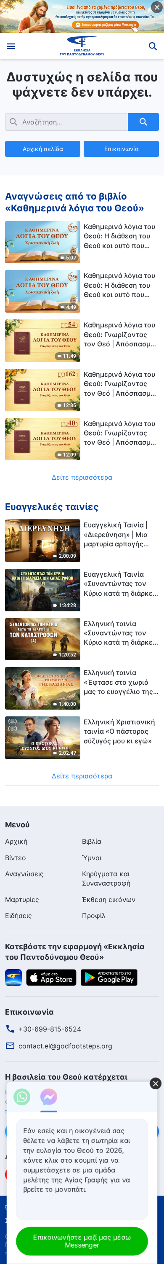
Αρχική (16, 841)
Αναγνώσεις (24, 874)
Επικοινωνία (121, 148)
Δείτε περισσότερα (82, 477)
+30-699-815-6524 (50, 1029)
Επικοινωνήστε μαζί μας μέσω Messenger (82, 1241)
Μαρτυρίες (22, 899)
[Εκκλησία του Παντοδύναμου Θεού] (82, 46)
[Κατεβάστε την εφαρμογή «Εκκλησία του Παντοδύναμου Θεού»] (13, 976)
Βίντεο (15, 857)
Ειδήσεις (18, 915)
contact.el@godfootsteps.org (65, 1046)
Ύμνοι (91, 857)
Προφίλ (94, 915)
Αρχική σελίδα (43, 148)
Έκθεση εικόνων (108, 899)
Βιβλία (91, 841)
